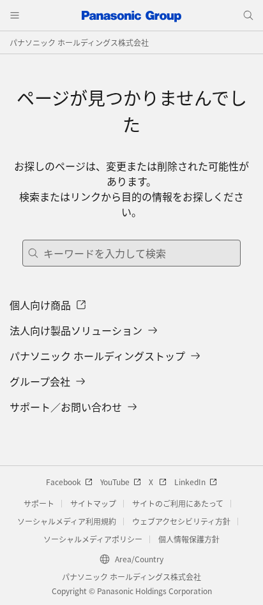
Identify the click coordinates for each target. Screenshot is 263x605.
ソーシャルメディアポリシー (92, 539)
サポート (39, 503)
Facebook (63, 481)
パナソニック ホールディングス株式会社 (79, 42)
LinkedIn (190, 481)
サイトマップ (93, 503)
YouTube (115, 481)
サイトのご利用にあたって (177, 503)
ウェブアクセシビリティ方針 (181, 521)
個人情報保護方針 (189, 539)
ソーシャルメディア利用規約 (66, 521)
